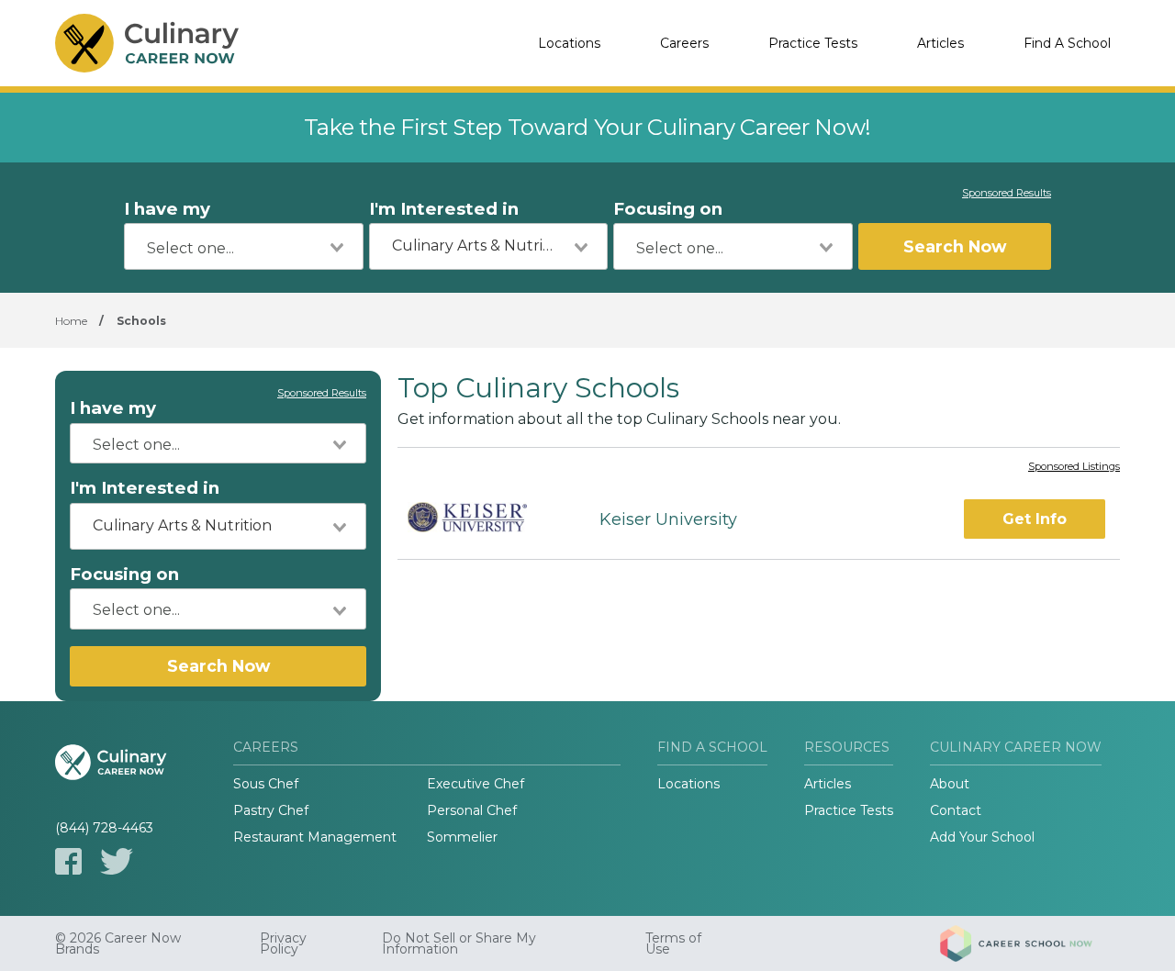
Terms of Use (673, 943)
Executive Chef (475, 784)
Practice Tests (812, 43)
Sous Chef (265, 784)
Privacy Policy (283, 943)
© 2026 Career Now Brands (118, 943)
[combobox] (244, 246)
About (949, 784)
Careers (684, 43)
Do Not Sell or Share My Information (459, 943)
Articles (940, 43)
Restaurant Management (315, 837)
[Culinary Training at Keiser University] (482, 520)
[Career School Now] (1030, 943)
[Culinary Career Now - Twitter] (116, 861)
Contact (955, 810)
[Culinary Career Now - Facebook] (68, 861)
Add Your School (982, 837)
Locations (569, 43)
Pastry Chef (270, 810)
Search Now (954, 246)
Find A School (1067, 43)
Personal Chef (472, 810)
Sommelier (462, 837)
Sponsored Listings (1074, 467)
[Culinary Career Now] (147, 43)
